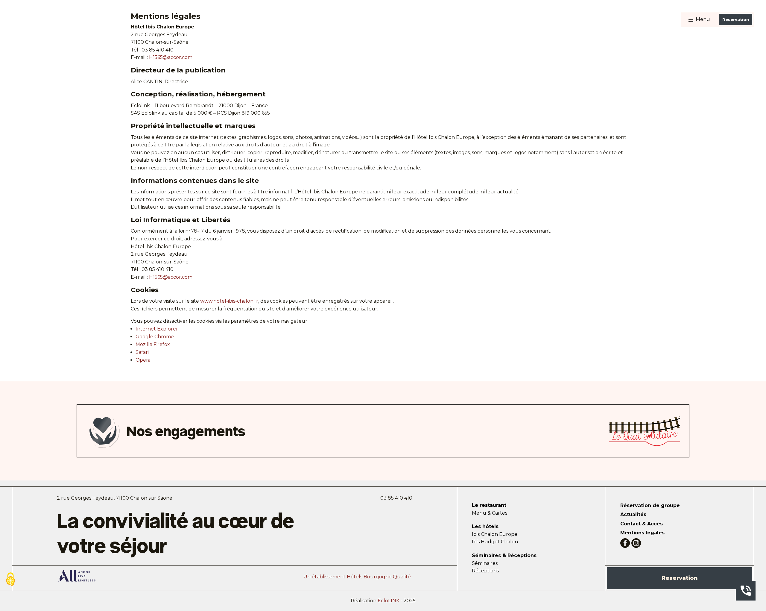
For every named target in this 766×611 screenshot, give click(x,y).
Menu (703, 19)
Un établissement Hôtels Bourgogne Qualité (357, 577)
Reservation (735, 19)
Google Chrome (155, 336)
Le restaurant (489, 505)
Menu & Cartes (489, 513)
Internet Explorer (157, 329)
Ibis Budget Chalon (495, 542)
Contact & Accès (641, 524)
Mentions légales (642, 533)
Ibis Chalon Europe (494, 534)
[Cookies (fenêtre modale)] (10, 579)
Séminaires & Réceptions (504, 555)
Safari (142, 352)
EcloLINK (388, 601)
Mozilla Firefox (153, 344)
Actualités (633, 514)
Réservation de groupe (650, 505)
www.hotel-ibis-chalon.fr (229, 301)
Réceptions (485, 571)
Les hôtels (485, 526)
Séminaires (485, 563)
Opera (143, 360)
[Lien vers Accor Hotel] (76, 577)
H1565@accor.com (170, 57)
